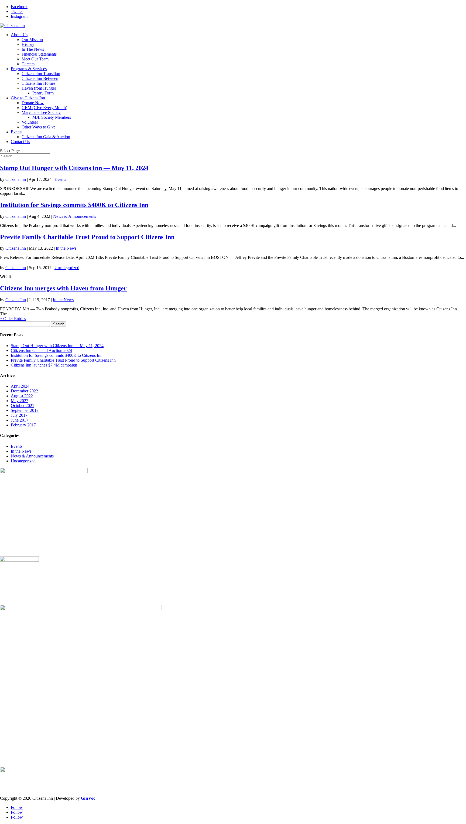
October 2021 (22, 405)
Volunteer (30, 122)
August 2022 (22, 396)
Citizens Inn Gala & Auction (46, 136)
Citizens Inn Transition (41, 73)
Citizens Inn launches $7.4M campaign (44, 365)
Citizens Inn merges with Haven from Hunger (63, 288)
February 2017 (23, 425)
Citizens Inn (15, 179)
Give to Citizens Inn (28, 98)
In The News (33, 49)
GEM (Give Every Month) (44, 107)
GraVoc (88, 798)
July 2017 (19, 415)
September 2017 (25, 410)
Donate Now (33, 102)
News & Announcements (74, 216)
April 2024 (20, 386)
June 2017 (19, 420)
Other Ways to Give (39, 127)
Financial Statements (39, 54)
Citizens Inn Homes (38, 83)
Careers (28, 64)
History (28, 44)
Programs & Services (29, 68)
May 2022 (19, 400)
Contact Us (20, 141)
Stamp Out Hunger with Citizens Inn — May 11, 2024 (74, 167)
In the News (66, 248)
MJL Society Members (51, 117)
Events (16, 132)
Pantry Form (43, 93)
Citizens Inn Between (40, 78)
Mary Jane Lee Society (41, 112)
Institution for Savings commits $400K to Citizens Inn (74, 204)
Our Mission (32, 39)
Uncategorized (66, 267)
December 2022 (24, 391)
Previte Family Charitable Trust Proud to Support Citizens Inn (87, 236)
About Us (19, 34)
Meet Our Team (35, 59)
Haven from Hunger (39, 88)
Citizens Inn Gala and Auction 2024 (41, 350)
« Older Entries (13, 318)
